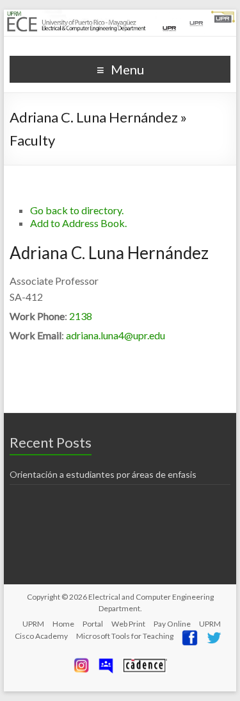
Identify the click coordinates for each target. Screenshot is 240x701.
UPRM (33, 624)
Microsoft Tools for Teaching (124, 636)
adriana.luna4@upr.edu (115, 335)
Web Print (128, 624)
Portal (93, 624)
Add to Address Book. (78, 223)
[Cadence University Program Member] (144, 661)
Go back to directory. (77, 210)
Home (63, 624)
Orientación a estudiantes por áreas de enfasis (103, 474)
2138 (80, 316)
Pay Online (172, 624)
